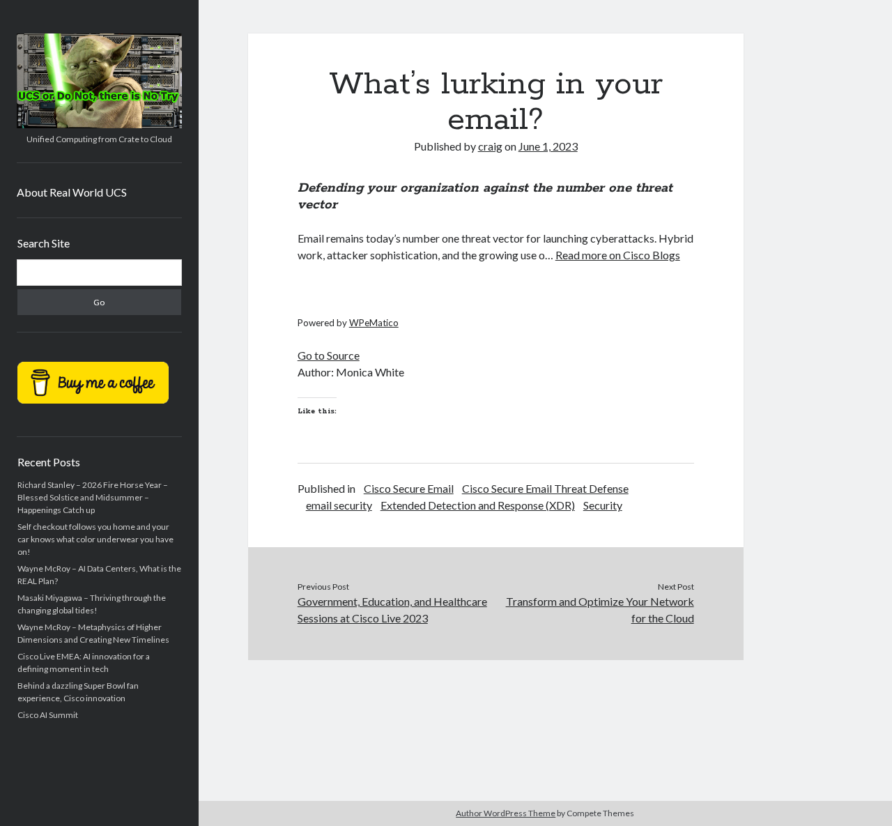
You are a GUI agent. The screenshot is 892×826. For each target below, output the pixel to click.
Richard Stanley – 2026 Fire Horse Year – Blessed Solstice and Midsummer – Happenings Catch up (92, 497)
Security (602, 505)
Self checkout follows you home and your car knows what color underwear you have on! (95, 539)
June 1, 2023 (548, 146)
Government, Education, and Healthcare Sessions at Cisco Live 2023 (392, 610)
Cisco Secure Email (409, 488)
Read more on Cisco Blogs (617, 254)
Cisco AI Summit (47, 715)
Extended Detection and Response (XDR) (477, 505)
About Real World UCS (72, 192)
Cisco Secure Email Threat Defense (545, 488)
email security (339, 505)
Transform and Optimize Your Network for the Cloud (599, 610)
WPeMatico (374, 322)
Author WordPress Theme (505, 813)
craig (490, 146)
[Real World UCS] (99, 123)
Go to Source (329, 355)
